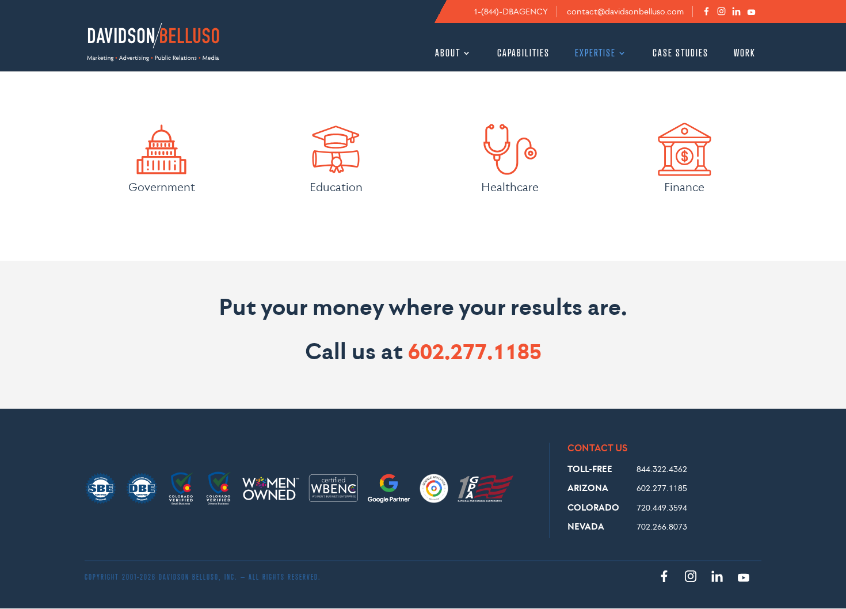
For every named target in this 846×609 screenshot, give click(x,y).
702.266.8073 (662, 526)
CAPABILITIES (523, 54)
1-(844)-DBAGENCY (511, 11)
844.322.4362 (662, 469)
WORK (745, 54)
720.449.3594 (662, 507)
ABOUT (447, 54)
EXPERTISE (595, 54)
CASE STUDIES (680, 54)
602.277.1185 (475, 351)
